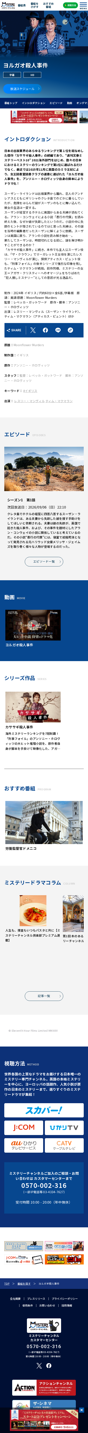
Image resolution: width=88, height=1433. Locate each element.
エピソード (56, 103)
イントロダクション (33, 103)
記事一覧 (44, 996)
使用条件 (27, 1305)
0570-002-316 (44, 1185)
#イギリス (30, 391)
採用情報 (67, 1305)
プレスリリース (36, 1298)
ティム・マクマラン (59, 401)
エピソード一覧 (44, 561)
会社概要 (15, 1298)
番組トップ (11, 103)
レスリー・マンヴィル (29, 401)
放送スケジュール (22, 89)
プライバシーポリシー (65, 1298)
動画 (69, 103)
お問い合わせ (47, 1305)
